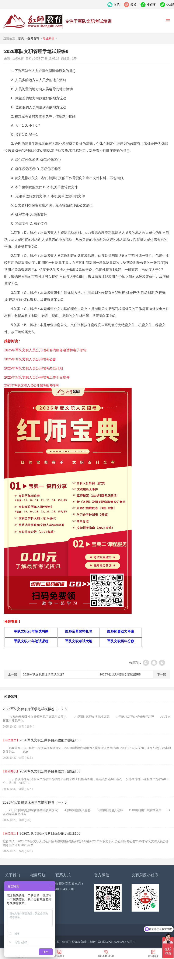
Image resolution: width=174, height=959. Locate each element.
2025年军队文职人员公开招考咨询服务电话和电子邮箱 (45, 350)
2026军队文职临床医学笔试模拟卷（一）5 (35, 802)
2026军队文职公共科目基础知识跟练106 (41, 771)
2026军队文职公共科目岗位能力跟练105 (41, 833)
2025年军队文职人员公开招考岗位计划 (33, 368)
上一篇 (12, 674)
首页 (21, 38)
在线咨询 (59, 956)
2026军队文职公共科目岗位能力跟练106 (41, 740)
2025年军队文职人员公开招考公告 (30, 359)
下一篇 (161, 674)
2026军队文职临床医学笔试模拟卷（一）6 (35, 709)
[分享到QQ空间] (162, 663)
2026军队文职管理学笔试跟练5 (120, 674)
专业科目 (49, 38)
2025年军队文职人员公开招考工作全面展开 (37, 377)
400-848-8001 (106, 956)
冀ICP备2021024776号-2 (118, 942)
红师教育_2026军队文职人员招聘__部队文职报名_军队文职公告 (33, 21)
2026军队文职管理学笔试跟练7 (43, 674)
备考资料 (33, 38)
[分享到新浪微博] (146, 663)
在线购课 (153, 956)
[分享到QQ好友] (154, 663)
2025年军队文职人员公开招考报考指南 (31, 385)
